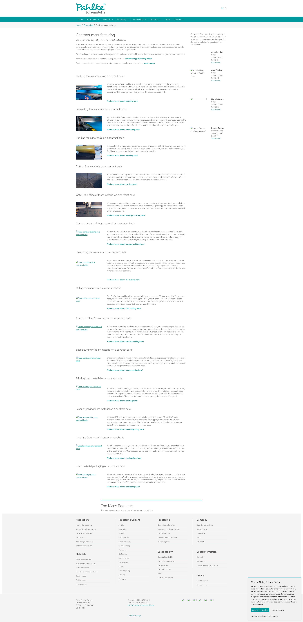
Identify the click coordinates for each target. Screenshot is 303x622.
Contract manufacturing (166, 525)
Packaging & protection (84, 533)
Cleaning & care (81, 537)
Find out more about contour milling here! (125, 341)
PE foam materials (82, 568)
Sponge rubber (81, 576)
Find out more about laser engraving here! (125, 429)
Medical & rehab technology (86, 529)
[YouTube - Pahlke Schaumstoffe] (206, 600)
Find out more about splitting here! (122, 101)
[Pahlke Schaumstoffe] (91, 8)
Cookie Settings (134, 615)
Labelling (121, 575)
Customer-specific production (168, 529)
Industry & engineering (84, 525)
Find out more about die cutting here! (123, 280)
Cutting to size (123, 537)
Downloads (200, 542)
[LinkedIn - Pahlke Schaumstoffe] (189, 600)
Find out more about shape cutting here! (125, 370)
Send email (215, 62)
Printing (121, 566)
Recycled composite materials (87, 572)
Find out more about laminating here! (123, 129)
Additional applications (84, 546)
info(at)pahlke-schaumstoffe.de (141, 605)
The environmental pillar (166, 561)
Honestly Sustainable (165, 557)
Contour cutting (124, 546)
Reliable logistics (163, 542)
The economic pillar (165, 569)
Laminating (122, 529)
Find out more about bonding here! (122, 155)
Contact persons (202, 585)
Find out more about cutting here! (122, 184)
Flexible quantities (164, 533)
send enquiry (149, 63)
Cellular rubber (81, 580)
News (199, 537)
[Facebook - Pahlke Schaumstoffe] (183, 600)
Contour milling (123, 558)
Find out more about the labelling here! (124, 458)
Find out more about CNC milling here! (124, 308)
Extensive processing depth (167, 537)
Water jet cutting (124, 542)
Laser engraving (124, 571)
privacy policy (271, 616)
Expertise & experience (205, 525)
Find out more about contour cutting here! (125, 244)
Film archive (201, 533)
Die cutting (122, 550)
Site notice (200, 557)
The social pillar (163, 565)
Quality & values (202, 529)
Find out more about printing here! (122, 400)
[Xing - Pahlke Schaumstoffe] (200, 600)
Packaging (122, 579)
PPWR (160, 573)
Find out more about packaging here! (123, 486)
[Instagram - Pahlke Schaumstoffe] (195, 600)
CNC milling (122, 554)
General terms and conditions (207, 565)
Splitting (121, 525)
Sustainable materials (83, 559)
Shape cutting (123, 562)
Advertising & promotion (84, 542)
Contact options (202, 581)
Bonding (121, 533)
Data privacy (201, 561)
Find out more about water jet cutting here (126, 215)
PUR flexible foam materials (86, 563)
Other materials (81, 584)
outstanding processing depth (138, 58)
